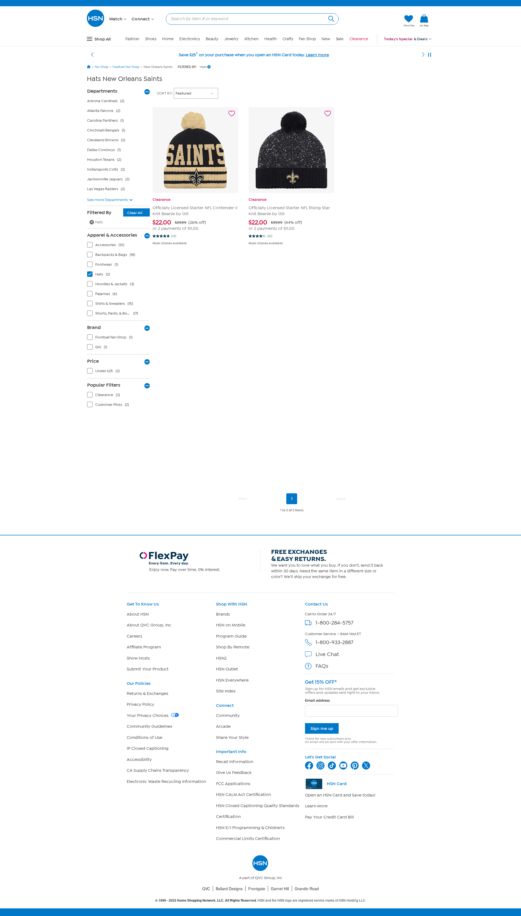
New (326, 39)
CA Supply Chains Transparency (158, 770)
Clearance (359, 39)
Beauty (212, 39)
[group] (195, 225)
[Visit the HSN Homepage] (96, 26)
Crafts (287, 39)
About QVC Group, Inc (149, 625)
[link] (424, 20)
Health (270, 39)
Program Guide (231, 636)
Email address (317, 700)
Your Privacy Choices (148, 715)
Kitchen (251, 39)
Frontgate (256, 888)
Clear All (134, 213)
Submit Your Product (148, 669)
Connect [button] (141, 19)
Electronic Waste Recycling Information (166, 781)
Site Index (226, 691)
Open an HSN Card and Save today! (340, 795)
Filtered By (114, 212)
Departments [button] (102, 91)
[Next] (423, 55)
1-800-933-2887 (334, 642)
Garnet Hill (280, 888)
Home (168, 39)
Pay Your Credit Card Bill (329, 817)
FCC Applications (233, 783)
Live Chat (327, 654)
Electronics (189, 39)
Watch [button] (116, 19)
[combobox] (250, 19)
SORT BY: (165, 93)
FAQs (322, 666)
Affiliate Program (144, 647)
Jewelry (231, 39)
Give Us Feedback (234, 772)
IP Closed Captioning (148, 748)
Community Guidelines (149, 726)
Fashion (132, 39)
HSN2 (221, 658)
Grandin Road (307, 888)
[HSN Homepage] (89, 66)
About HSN (138, 614)
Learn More (316, 806)
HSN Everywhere (232, 680)
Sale (340, 39)
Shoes (150, 39)
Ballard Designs (229, 888)
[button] (373, 20)
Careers (134, 636)
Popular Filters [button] (103, 385)
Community (228, 715)
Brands (223, 614)
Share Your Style (232, 737)
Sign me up (321, 728)
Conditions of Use (144, 737)
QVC (206, 888)
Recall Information (234, 761)
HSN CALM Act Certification (243, 794)
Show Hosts (138, 658)
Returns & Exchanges (147, 693)
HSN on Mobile (230, 625)
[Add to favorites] (231, 113)
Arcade (223, 726)
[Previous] (92, 55)
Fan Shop (307, 39)
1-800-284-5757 (334, 623)
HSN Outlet (227, 669)
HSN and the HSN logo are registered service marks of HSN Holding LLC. (260, 900)
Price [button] (93, 361)
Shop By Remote (232, 647)
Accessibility (139, 759)
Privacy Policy (140, 704)
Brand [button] (94, 327)
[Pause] (429, 55)
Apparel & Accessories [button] (112, 235)
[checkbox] (120, 246)
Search (330, 18)
